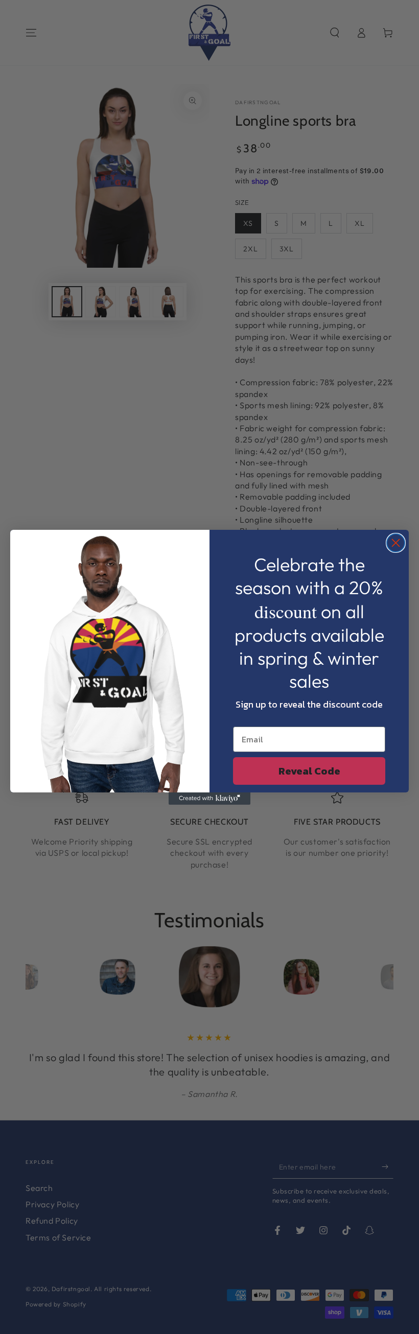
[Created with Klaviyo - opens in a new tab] (209, 798)
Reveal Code (309, 771)
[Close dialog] (396, 543)
